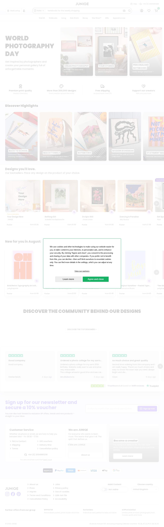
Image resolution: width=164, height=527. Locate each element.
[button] (82, 271)
